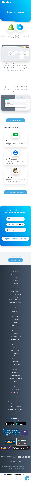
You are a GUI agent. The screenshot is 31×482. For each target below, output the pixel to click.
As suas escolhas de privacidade (15, 474)
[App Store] (9, 423)
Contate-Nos (15, 260)
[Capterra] (10, 441)
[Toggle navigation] (28, 2)
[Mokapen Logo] (7, 2)
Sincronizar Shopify (15, 120)
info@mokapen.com (18, 468)
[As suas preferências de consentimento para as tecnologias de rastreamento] (28, 479)
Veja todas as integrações (15, 192)
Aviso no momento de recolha (10, 477)
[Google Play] (20, 423)
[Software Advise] (6, 447)
